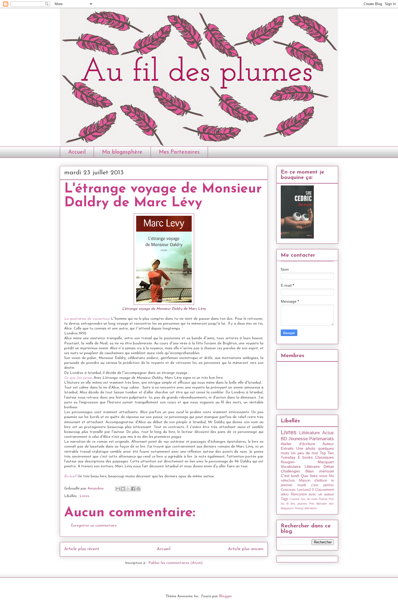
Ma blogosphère (122, 152)
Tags (284, 499)
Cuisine (294, 499)
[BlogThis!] (123, 488)
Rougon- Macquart (307, 462)
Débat (329, 466)
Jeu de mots (309, 499)
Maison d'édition (313, 480)
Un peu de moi (304, 453)
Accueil (77, 152)
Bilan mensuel (319, 471)
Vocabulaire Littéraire (300, 466)
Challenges (290, 471)
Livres (84, 496)
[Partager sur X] (128, 488)
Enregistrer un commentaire (94, 525)
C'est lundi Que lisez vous (304, 476)
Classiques (324, 457)
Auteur (328, 444)
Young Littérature (306, 508)
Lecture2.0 (305, 490)
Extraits (287, 448)
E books (305, 457)
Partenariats (321, 438)
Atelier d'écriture (298, 444)
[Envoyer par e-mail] (117, 488)
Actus (328, 432)
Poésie (323, 499)
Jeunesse (298, 438)
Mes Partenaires (179, 152)
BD (284, 438)
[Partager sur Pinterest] (138, 488)
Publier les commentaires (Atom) (175, 563)
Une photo (306, 448)
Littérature (309, 432)
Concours (288, 490)
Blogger (225, 596)
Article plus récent (81, 549)
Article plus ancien (245, 549)
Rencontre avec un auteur (312, 494)
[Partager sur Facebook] (133, 488)
